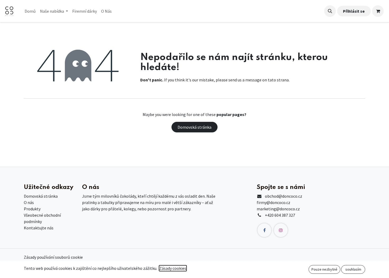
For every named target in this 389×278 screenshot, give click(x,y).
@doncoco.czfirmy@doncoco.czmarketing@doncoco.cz (279, 202)
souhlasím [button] (353, 269)
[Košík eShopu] (378, 11)
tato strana (278, 79)
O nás (29, 202)
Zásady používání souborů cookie (53, 257)
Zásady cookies (172, 268)
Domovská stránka (194, 127)
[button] (330, 11)
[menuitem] (30, 11)
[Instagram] (281, 230)
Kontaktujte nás (38, 227)
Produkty (32, 208)
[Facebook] (264, 230)
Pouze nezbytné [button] (324, 269)
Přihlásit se (354, 11)
